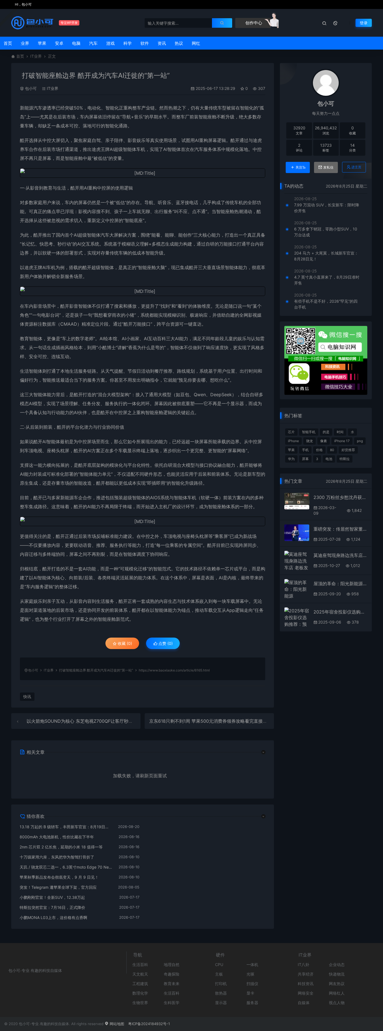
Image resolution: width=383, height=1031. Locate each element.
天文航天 (140, 974)
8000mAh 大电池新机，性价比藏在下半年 (57, 836)
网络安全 (305, 993)
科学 (127, 43)
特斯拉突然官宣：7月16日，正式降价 (52, 907)
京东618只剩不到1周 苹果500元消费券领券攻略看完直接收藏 (210, 721)
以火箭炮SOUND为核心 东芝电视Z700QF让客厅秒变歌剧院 (86, 721)
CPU (219, 964)
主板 (219, 974)
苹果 (42, 43)
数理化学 (140, 993)
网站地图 (116, 1023)
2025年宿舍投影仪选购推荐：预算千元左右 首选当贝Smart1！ (340, 612)
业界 (25, 43)
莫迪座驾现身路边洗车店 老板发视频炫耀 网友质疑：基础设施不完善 (340, 555)
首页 (8, 43)
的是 (326, 432)
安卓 (59, 43)
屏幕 (305, 459)
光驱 (250, 974)
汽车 (93, 43)
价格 (319, 450)
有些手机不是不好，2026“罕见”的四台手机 (325, 304)
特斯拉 (345, 459)
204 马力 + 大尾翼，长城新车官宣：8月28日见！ (326, 256)
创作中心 (253, 22)
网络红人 (337, 993)
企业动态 (337, 964)
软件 (144, 43)
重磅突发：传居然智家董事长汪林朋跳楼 (340, 529)
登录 (364, 22)
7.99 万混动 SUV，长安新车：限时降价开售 (326, 207)
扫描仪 (252, 983)
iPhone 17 (342, 441)
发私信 (328, 167)
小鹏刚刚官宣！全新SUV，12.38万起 (52, 897)
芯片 (291, 432)
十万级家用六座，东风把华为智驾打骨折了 (57, 857)
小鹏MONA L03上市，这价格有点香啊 (53, 917)
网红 (196, 43)
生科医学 (171, 1002)
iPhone (293, 441)
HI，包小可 (23, 4)
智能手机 (308, 432)
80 (332, 450)
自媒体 (304, 1002)
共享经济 (305, 974)
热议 (179, 43)
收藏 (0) (124, 643)
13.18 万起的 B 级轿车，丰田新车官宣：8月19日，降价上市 (66, 826)
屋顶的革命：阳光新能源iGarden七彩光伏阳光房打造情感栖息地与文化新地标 (340, 583)
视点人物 (337, 1002)
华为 (291, 459)
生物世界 (140, 1002)
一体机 (252, 964)
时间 (340, 432)
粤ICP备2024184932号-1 (149, 1023)
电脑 (76, 43)
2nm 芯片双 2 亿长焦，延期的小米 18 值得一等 (61, 847)
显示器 (221, 1002)
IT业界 (36, 56)
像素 (323, 441)
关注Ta (300, 167)
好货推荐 (348, 450)
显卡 (250, 993)
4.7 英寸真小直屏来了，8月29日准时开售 (326, 280)
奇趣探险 (171, 974)
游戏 (110, 43)
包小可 (31, 88)
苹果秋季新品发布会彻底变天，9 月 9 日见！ (59, 877)
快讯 (27, 696)
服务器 (252, 1002)
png (360, 441)
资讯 (162, 43)
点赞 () (165, 643)
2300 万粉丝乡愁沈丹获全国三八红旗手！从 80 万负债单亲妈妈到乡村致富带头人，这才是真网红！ (340, 497)
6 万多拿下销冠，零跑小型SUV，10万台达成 (325, 232)
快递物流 (337, 974)
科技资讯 (305, 983)
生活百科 (140, 964)
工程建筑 (140, 983)
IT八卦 (303, 964)
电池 (329, 459)
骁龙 (309, 441)
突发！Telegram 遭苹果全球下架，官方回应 (58, 887)
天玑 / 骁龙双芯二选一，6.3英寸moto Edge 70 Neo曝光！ (66, 867)
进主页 (356, 167)
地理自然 (171, 964)
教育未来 (171, 983)
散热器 (221, 993)
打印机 (221, 983)
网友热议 (337, 983)
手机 (305, 450)
